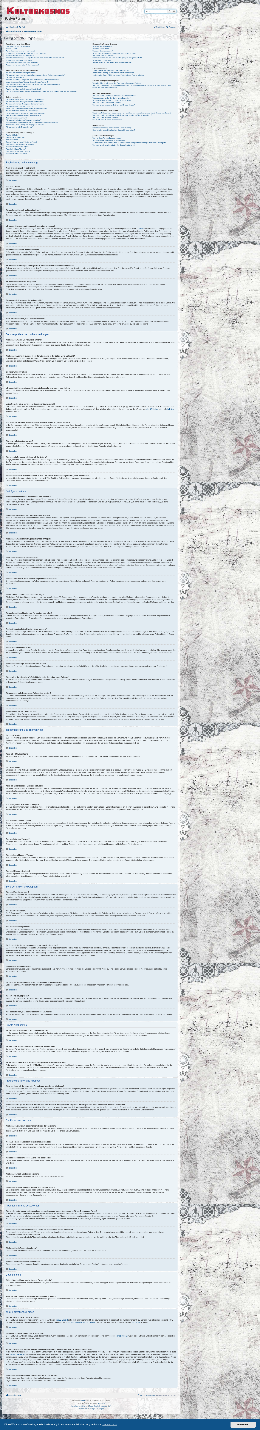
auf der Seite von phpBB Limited (81, 1322)
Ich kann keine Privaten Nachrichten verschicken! (111, 70)
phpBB (82, 1400)
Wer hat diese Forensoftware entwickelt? (107, 138)
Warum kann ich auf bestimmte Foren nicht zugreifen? (25, 113)
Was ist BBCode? (12, 135)
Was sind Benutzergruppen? (103, 51)
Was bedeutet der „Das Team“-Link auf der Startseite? (112, 62)
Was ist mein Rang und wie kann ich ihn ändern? (23, 89)
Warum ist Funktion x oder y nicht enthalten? (109, 140)
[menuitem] (22, 27)
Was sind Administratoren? (102, 46)
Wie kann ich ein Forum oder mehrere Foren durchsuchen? (114, 95)
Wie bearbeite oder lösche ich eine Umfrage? (22, 111)
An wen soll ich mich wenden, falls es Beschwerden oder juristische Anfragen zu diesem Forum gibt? (129, 143)
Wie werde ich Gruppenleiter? (103, 55)
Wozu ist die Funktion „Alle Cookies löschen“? (22, 65)
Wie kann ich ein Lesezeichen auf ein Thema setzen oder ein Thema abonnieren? (122, 115)
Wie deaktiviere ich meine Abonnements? (107, 120)
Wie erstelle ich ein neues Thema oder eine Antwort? (25, 99)
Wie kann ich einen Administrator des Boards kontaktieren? (114, 145)
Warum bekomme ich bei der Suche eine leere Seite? (112, 100)
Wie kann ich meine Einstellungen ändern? (21, 73)
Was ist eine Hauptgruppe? (102, 60)
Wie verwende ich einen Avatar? (17, 87)
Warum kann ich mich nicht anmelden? (20, 55)
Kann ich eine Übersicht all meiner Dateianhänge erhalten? (114, 130)
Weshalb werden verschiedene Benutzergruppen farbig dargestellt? (117, 58)
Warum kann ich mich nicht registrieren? (20, 51)
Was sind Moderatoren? (101, 49)
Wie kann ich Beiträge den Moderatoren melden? (23, 120)
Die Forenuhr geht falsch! (15, 77)
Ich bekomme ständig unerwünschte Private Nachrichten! (113, 73)
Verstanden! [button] (243, 1424)
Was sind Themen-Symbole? (16, 153)
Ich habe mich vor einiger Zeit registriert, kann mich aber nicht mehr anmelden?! (35, 58)
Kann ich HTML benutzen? (15, 137)
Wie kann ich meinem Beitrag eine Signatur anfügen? (25, 104)
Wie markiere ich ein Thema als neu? (19, 127)
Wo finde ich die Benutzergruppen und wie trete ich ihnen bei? (115, 53)
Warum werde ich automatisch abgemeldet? (22, 62)
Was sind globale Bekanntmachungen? (20, 144)
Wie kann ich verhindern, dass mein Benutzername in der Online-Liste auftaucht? (35, 75)
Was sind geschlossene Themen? (18, 151)
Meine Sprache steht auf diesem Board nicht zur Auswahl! (27, 82)
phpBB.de (170, 409)
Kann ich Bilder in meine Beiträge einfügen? (21, 142)
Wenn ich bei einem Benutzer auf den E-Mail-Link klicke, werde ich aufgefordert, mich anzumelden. (41, 91)
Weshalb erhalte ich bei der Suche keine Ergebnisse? (112, 98)
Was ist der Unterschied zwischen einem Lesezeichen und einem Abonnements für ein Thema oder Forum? (132, 113)
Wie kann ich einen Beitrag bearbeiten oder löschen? (25, 102)
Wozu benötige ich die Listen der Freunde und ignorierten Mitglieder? (117, 83)
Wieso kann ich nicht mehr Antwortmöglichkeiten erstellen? (27, 108)
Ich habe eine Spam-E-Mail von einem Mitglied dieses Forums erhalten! (118, 75)
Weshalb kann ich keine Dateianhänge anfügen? (23, 115)
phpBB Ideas (122, 1336)
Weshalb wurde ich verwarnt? (16, 118)
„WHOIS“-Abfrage (17, 1354)
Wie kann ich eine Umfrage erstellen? (19, 106)
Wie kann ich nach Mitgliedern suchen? (107, 102)
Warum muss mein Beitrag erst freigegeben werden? (25, 125)
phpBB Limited (152, 409)
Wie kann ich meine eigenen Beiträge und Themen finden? (114, 105)
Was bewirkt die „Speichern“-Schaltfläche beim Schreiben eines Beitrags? (32, 122)
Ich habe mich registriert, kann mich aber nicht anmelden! (26, 53)
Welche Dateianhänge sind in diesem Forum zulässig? (112, 128)
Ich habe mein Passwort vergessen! (19, 60)
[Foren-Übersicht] (38, 10)
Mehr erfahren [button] (109, 1424)
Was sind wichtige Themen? (16, 149)
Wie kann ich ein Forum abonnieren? (106, 117)
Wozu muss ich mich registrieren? (18, 46)
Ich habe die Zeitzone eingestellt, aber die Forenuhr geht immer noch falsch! (33, 80)
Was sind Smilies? (12, 140)
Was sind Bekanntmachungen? (17, 147)
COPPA (140, 229)
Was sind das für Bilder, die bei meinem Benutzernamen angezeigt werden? (33, 84)
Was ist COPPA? (12, 49)
